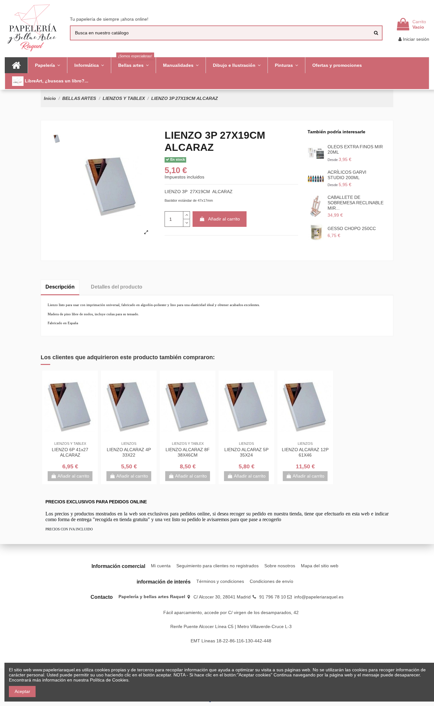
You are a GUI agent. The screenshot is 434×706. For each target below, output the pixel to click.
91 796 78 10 (272, 596)
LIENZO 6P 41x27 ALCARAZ (70, 452)
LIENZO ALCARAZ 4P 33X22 (129, 452)
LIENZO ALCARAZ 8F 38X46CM (188, 452)
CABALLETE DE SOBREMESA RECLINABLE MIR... (355, 203)
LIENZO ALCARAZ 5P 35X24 (246, 452)
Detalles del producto (116, 287)
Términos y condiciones (220, 581)
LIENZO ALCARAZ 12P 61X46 (305, 452)
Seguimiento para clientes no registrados (217, 565)
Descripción (60, 287)
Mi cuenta (161, 565)
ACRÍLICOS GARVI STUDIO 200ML (347, 175)
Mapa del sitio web (319, 565)
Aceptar (22, 691)
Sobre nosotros (279, 565)
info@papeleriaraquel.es (318, 596)
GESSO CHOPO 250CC (352, 228)
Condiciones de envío (271, 581)
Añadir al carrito (224, 218)
